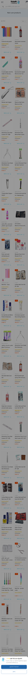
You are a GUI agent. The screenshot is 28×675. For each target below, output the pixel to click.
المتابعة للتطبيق (14, 667)
